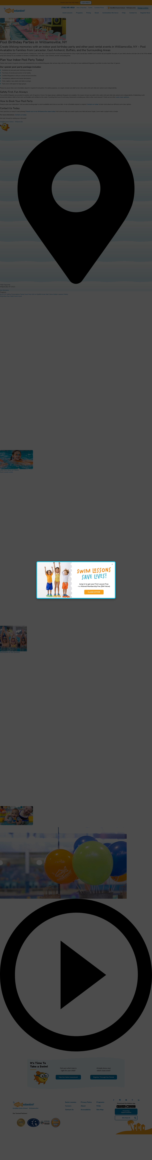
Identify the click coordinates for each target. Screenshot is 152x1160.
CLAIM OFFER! (94, 592)
